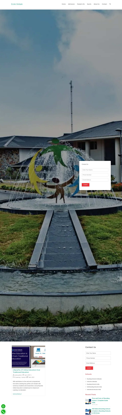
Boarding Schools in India (93, 384)
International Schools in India (94, 389)
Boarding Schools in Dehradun (94, 379)
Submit (85, 184)
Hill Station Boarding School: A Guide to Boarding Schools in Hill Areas (101, 411)
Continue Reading (17, 394)
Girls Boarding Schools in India (94, 387)
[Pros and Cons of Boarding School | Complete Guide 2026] (88, 401)
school (23, 377)
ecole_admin (18, 375)
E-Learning (17, 377)
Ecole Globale (17, 4)
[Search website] (110, 4)
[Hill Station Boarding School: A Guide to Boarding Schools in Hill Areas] (88, 412)
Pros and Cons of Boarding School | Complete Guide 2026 (101, 400)
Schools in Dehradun (92, 381)
